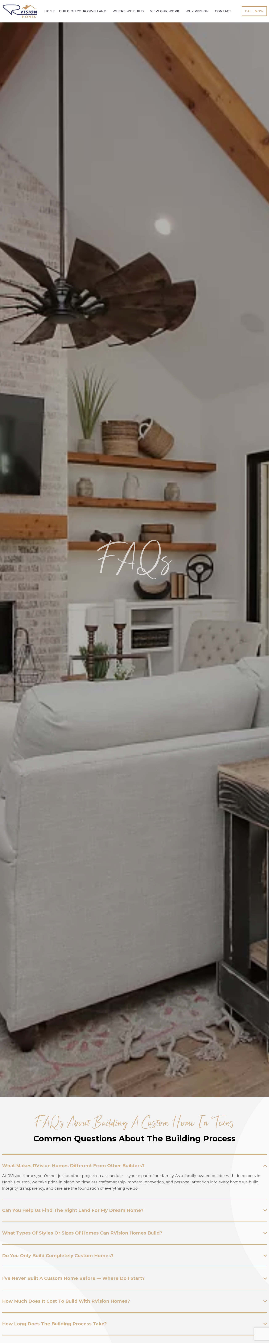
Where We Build (128, 11)
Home (49, 11)
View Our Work (164, 11)
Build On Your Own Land (82, 11)
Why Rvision (197, 11)
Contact (223, 11)
